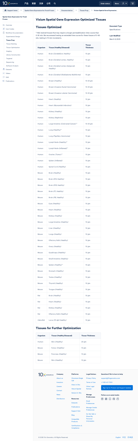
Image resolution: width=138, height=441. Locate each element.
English (118, 437)
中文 (124, 437)
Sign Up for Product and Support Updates (117, 388)
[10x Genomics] (45, 401)
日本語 (130, 437)
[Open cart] (132, 3)
